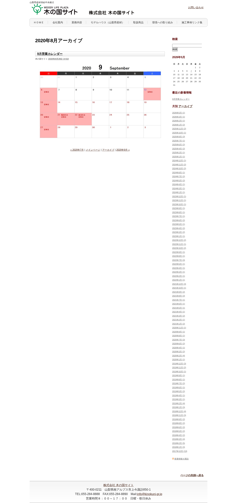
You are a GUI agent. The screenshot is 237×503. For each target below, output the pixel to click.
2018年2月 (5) (178, 443)
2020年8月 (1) (178, 336)
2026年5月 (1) (178, 113)
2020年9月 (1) (178, 332)
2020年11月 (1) (179, 328)
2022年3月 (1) (178, 272)
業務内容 (77, 22)
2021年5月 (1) (178, 308)
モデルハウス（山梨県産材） (107, 22)
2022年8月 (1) (178, 256)
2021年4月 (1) (178, 312)
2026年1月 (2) (178, 125)
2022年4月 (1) (178, 268)
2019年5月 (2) (178, 391)
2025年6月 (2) (178, 144)
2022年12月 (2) (179, 240)
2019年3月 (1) (178, 399)
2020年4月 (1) (178, 348)
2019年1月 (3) (178, 407)
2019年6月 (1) (178, 387)
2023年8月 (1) (178, 212)
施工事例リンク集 (192, 22)
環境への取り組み (162, 22)
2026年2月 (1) (178, 121)
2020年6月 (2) (178, 343)
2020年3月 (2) (178, 351)
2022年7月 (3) (178, 260)
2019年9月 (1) (178, 375)
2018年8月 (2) (178, 423)
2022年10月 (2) (179, 248)
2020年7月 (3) (178, 340)
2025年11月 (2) (179, 129)
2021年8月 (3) (178, 296)
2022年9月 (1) (178, 252)
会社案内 (58, 22)
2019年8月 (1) (178, 379)
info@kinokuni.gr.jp (149, 494)
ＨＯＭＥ (39, 22)
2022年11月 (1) (179, 244)
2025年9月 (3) (178, 137)
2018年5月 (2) (178, 431)
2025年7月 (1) (178, 141)
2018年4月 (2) (178, 435)
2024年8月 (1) (178, 172)
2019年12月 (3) (179, 363)
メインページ (93, 149)
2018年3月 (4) (178, 439)
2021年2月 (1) (178, 320)
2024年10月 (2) (179, 168)
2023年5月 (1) (178, 224)
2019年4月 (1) (178, 395)
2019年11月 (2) (179, 367)
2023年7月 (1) (178, 216)
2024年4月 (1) (178, 184)
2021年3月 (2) (178, 316)
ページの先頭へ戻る (192, 475)
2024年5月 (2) (178, 180)
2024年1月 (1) (178, 192)
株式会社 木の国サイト (118, 485)
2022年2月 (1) (178, 276)
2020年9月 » (123, 149)
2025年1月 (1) (178, 157)
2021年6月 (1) (178, 304)
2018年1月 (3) (178, 447)
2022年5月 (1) (178, 264)
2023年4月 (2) (178, 228)
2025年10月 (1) (179, 133)
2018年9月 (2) (178, 419)
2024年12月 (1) (179, 160)
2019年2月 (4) (178, 403)
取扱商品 (138, 22)
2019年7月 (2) (178, 383)
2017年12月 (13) (179, 451)
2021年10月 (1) (179, 288)
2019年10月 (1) (179, 371)
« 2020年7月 (77, 149)
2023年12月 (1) (179, 196)
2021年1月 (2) (178, 324)
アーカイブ (108, 149)
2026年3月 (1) (178, 117)
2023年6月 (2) (178, 220)
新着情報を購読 (181, 459)
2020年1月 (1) (178, 359)
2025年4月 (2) (178, 149)
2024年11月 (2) (179, 164)
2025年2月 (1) (178, 152)
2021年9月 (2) (178, 292)
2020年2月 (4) (178, 356)
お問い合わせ (196, 7)
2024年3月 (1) (178, 188)
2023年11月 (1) (179, 200)
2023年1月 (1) (178, 236)
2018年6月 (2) (178, 427)
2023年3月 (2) (178, 232)
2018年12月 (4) (179, 411)
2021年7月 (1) (178, 300)
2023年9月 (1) (178, 208)
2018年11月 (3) (179, 415)
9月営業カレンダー (50, 53)
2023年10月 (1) (179, 204)
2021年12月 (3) (179, 284)
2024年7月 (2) (178, 176)
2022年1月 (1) (178, 280)
